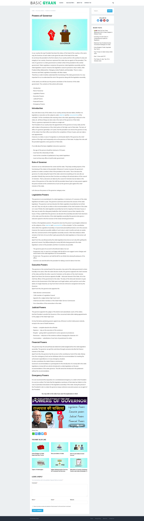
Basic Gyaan (36, 518)
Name (34, 499)
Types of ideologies (37, 469)
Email (53, 499)
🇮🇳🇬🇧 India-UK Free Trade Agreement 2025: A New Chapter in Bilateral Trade (103, 32)
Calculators (70, 2)
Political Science (40, 10)
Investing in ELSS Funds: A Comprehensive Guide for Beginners (101, 38)
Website (72, 499)
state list (61, 115)
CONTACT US (87, 2)
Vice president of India (57, 453)
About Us (79, 2)
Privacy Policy (98, 518)
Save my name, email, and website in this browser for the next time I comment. (52, 506)
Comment (35, 483)
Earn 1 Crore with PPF (100, 56)
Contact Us (111, 518)
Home (33, 10)
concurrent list (73, 115)
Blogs (61, 2)
